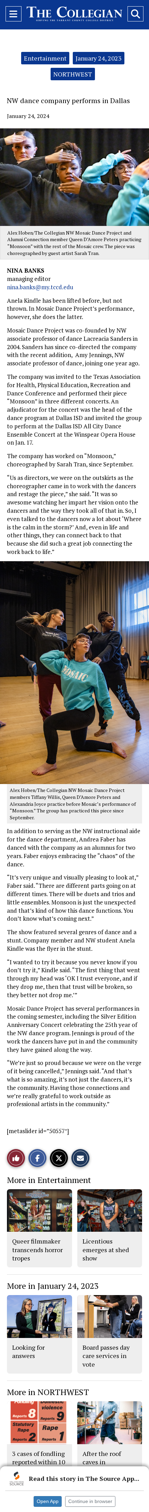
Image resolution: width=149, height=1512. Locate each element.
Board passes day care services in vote (106, 1355)
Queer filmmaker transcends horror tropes (37, 1249)
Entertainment (45, 58)
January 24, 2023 (99, 58)
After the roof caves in (101, 1457)
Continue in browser (90, 1501)
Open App (48, 1501)
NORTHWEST (72, 74)
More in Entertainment (49, 1179)
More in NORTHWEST (48, 1391)
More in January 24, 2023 (53, 1285)
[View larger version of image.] (74, 177)
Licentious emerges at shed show (105, 1249)
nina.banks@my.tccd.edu (40, 287)
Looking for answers (28, 1351)
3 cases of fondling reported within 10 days (38, 1462)
